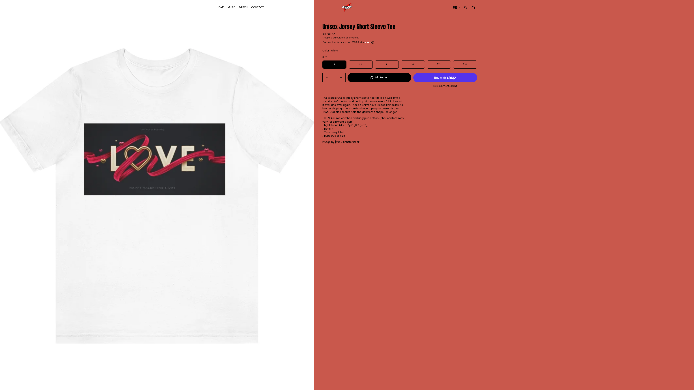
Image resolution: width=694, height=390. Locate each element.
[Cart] (473, 7)
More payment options (445, 85)
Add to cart (381, 77)
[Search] (466, 7)
